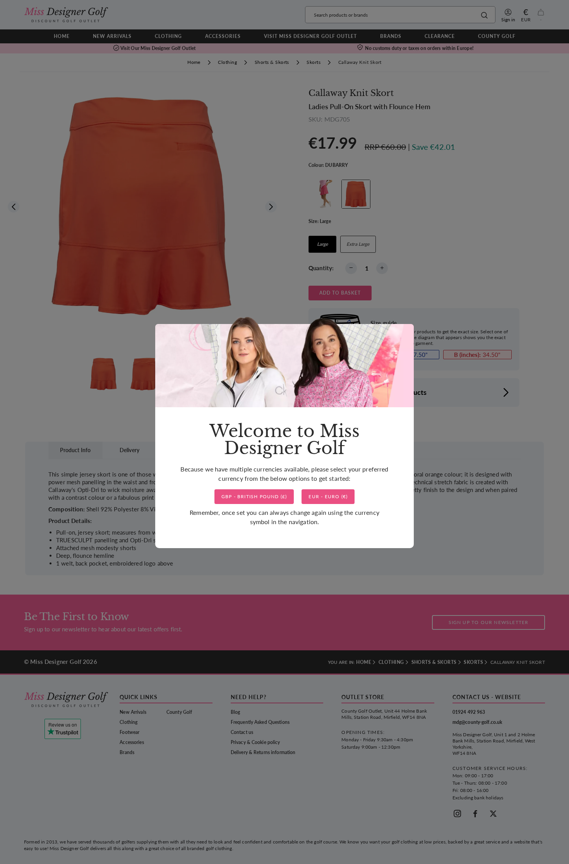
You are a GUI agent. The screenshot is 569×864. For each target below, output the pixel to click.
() (254, 496)
